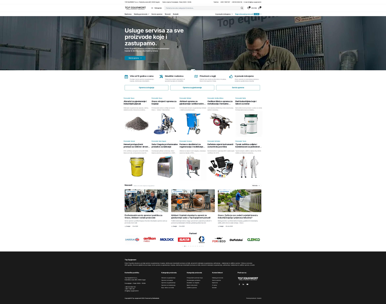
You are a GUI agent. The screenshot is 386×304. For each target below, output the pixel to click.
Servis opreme (156, 14)
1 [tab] (191, 70)
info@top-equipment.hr (132, 291)
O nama (214, 285)
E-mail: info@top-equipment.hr (252, 2)
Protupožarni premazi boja (195, 278)
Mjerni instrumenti (192, 285)
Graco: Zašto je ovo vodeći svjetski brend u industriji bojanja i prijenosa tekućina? (238, 216)
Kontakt (175, 14)
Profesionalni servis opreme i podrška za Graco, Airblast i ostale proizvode (143, 216)
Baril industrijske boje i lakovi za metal (245, 102)
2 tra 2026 (135, 226)
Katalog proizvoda (140, 14)
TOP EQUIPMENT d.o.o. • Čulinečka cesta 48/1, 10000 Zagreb (142, 2)
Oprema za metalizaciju (168, 285)
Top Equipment (131, 191)
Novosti (167, 14)
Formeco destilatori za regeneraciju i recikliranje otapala (191, 146)
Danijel (128, 226)
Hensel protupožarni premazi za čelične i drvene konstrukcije (136, 146)
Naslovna (128, 14)
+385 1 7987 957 (225, 2)
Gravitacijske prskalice (193, 280)
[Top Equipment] (135, 8)
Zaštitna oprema (192, 287)
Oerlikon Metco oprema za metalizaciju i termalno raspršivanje (219, 103)
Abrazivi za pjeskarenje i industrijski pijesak (135, 102)
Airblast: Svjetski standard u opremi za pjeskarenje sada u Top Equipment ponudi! (190, 216)
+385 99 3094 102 (237, 2)
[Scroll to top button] (381, 299)
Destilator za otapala (193, 282)
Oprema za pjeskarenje (168, 282)
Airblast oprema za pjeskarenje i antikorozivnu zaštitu (192, 103)
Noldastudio (155, 298)
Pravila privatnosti (251, 298)
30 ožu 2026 (229, 226)
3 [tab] (194, 70)
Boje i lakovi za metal (167, 287)
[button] (126, 239)
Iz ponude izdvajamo (223, 14)
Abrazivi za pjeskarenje (168, 278)
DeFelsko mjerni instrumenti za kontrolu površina (220, 145)
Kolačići (259, 298)
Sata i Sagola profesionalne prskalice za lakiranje (165, 145)
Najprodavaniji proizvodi (247, 14)
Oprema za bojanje (167, 280)
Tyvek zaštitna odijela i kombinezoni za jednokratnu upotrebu (248, 146)
